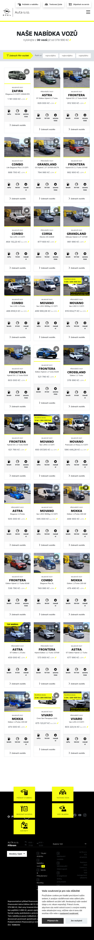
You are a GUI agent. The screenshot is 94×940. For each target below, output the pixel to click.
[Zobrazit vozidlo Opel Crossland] (76, 354)
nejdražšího (83, 55)
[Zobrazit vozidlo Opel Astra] (47, 77)
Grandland (47, 164)
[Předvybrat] (27, 72)
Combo (17, 164)
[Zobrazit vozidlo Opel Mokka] (76, 493)
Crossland (76, 372)
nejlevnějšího (67, 55)
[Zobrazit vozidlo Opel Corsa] (47, 216)
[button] (17, 125)
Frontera (76, 95)
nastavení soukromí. (69, 913)
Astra (47, 95)
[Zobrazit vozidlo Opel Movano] (47, 285)
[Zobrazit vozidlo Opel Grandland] (47, 147)
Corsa (47, 234)
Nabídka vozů (40, 864)
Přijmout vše (52, 921)
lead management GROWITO (82, 875)
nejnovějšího (50, 55)
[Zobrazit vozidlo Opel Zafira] (17, 75)
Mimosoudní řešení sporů (62, 867)
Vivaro (47, 715)
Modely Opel (16, 853)
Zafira (17, 91)
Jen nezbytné (76, 921)
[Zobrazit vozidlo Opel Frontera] (76, 77)
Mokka (76, 511)
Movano (47, 303)
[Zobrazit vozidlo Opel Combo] (17, 147)
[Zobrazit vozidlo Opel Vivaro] (76, 701)
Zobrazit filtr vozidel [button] (19, 55)
